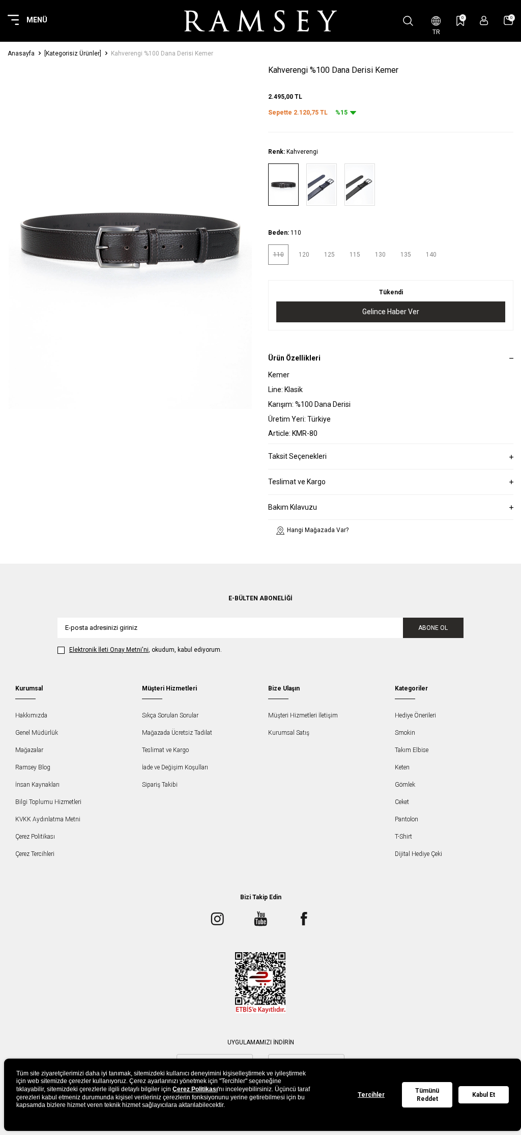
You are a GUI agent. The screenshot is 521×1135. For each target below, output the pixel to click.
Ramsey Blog (32, 767)
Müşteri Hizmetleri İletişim (303, 715)
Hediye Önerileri (415, 715)
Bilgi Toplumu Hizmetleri (48, 802)
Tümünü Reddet (427, 1094)
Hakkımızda (31, 715)
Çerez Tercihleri (34, 853)
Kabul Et (483, 1094)
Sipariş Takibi (160, 784)
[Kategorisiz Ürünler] (72, 53)
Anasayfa (21, 53)
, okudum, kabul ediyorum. (145, 649)
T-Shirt (403, 836)
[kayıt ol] (484, 20)
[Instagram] (217, 919)
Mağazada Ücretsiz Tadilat (177, 732)
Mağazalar (29, 750)
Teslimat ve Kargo (165, 750)
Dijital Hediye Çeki (418, 853)
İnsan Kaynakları (37, 784)
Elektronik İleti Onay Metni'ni (109, 649)
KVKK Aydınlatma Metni (47, 819)
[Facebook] (304, 919)
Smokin (405, 732)
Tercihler (371, 1094)
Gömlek (405, 784)
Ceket (402, 802)
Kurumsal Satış (288, 732)
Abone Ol (433, 627)
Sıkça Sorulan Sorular (170, 715)
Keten (402, 767)
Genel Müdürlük (36, 732)
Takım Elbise (411, 750)
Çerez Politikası (35, 836)
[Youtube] (260, 919)
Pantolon (406, 819)
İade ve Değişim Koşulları (175, 767)
